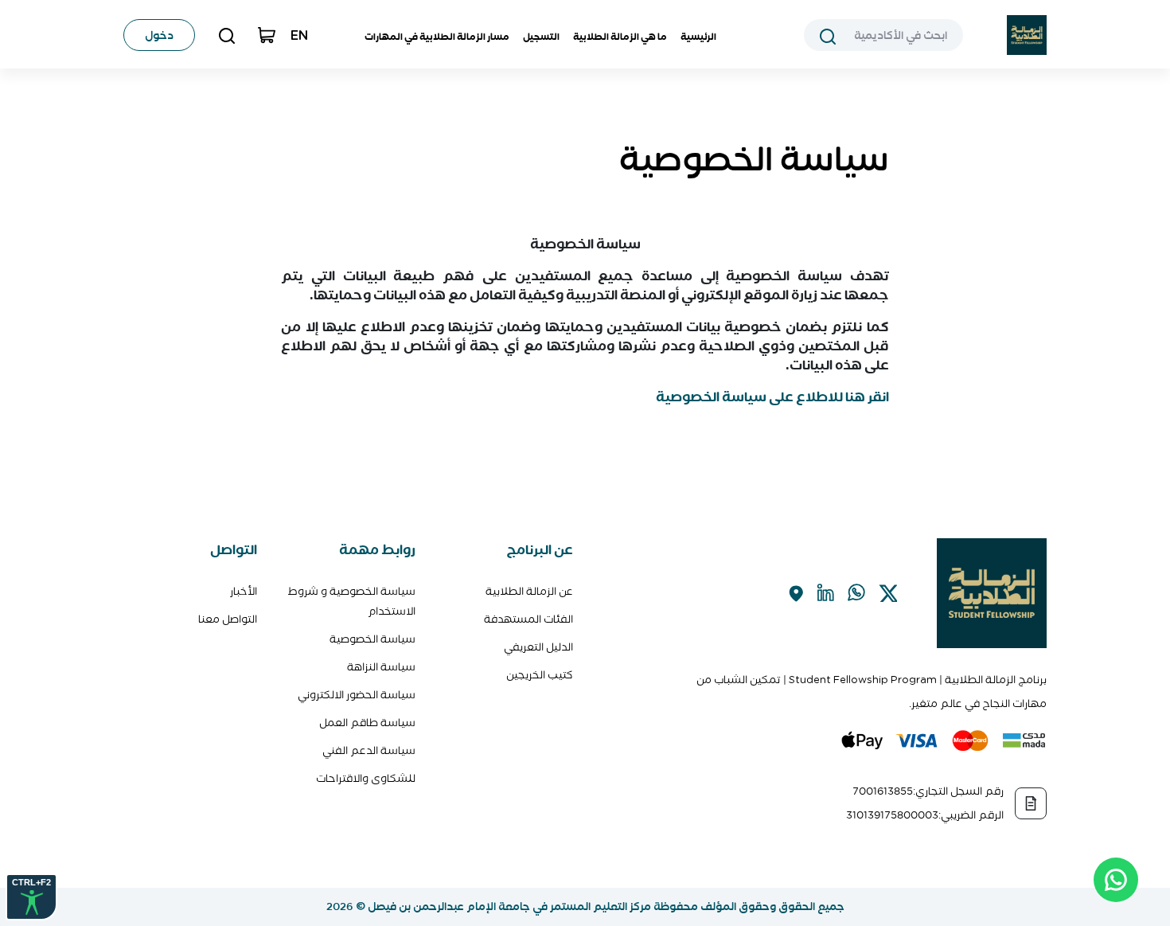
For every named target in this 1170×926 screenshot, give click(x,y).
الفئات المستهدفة (528, 619)
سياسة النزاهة (381, 667)
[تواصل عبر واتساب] (1116, 880)
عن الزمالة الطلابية (529, 591)
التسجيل (541, 37)
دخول (159, 35)
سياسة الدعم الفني (368, 750)
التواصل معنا (227, 619)
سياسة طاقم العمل (367, 722)
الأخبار (243, 591)
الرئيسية (698, 37)
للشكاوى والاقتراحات (365, 778)
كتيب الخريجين (539, 675)
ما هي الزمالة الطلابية (620, 37)
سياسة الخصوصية (372, 639)
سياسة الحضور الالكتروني (356, 695)
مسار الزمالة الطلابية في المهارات (437, 37)
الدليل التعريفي (538, 647)
